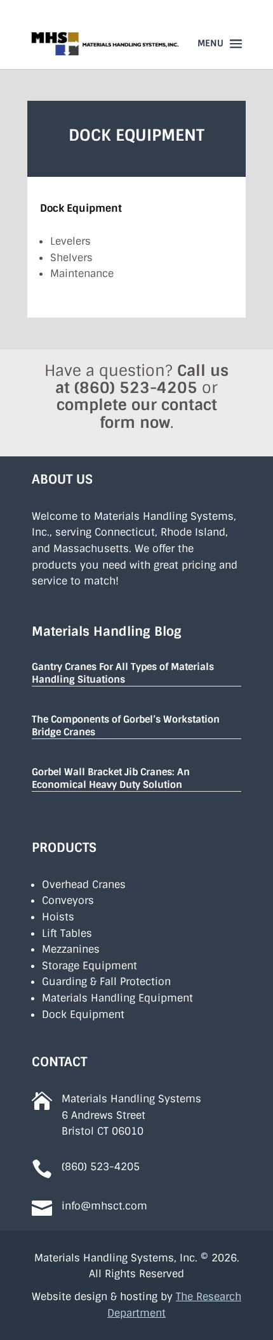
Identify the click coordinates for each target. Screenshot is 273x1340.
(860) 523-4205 (135, 387)
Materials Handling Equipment (117, 998)
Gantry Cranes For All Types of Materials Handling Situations (123, 673)
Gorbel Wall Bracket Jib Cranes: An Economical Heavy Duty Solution (111, 778)
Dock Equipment (83, 1014)
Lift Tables (67, 933)
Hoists (58, 917)
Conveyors (68, 900)
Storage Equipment (89, 965)
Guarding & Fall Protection (106, 981)
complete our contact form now (137, 413)
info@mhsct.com (104, 1206)
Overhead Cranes (84, 884)
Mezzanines (71, 949)
